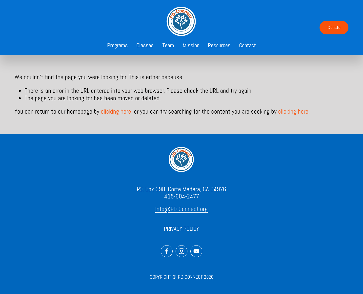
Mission (191, 45)
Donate (334, 27)
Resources (219, 45)
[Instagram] (181, 251)
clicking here (116, 111)
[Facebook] (167, 251)
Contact (247, 45)
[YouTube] (196, 251)
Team (168, 45)
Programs (117, 45)
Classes (145, 45)
